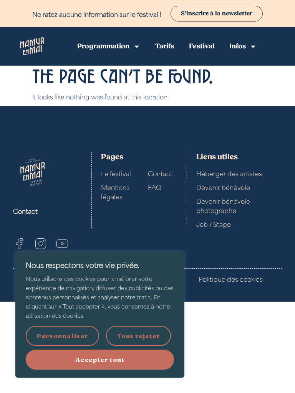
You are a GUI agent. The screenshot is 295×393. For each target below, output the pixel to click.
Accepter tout (100, 359)
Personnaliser (62, 336)
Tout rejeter (138, 336)
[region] (99, 315)
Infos (237, 46)
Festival (201, 46)
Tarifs (164, 46)
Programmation (103, 46)
